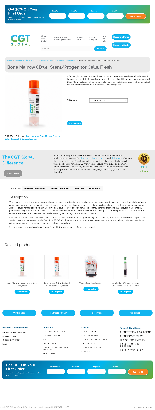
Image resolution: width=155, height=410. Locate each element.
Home (9, 60)
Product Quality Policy (132, 340)
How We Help (104, 38)
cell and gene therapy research (93, 158)
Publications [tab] (95, 188)
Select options (22, 292)
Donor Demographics (54, 332)
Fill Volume (72, 100)
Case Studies (49, 344)
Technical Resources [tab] (60, 188)
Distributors (88, 344)
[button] (100, 48)
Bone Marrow (46, 60)
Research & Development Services (56, 349)
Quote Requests (90, 332)
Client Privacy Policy (131, 336)
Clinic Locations (11, 340)
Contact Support (93, 38)
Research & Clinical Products (26, 60)
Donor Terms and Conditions (129, 345)
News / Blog (49, 354)
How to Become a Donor (94, 340)
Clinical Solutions (80, 38)
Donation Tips (9, 336)
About (46, 340)
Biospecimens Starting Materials (62, 38)
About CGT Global (44, 38)
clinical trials (116, 158)
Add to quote (75, 123)
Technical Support (91, 348)
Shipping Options (52, 336)
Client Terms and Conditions (135, 332)
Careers (85, 352)
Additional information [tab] (34, 188)
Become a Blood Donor (14, 332)
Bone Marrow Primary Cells (65, 60)
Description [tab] (15, 188)
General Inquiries (90, 336)
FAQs (4, 344)
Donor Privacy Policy (131, 350)
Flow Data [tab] (79, 188)
